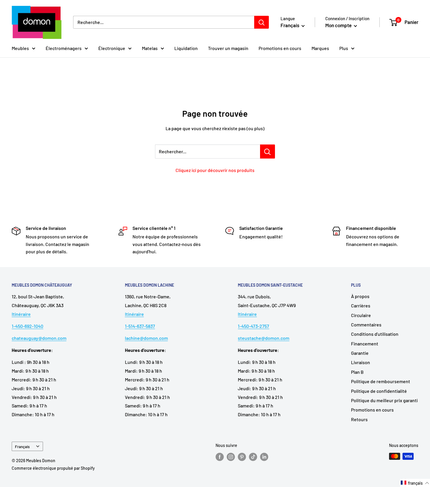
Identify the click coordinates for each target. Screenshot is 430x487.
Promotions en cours (280, 48)
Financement (364, 343)
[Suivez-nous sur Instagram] (231, 457)
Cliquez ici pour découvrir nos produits (215, 170)
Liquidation (186, 48)
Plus (343, 48)
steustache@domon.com (263, 338)
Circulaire (361, 315)
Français (22, 446)
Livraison (360, 362)
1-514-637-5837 (140, 326)
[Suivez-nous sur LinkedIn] (264, 457)
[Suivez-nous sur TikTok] (253, 457)
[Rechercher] (261, 22)
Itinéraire (21, 314)
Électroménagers (64, 48)
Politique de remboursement (380, 381)
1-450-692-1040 (27, 326)
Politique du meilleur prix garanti (384, 400)
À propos (360, 296)
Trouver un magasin (228, 48)
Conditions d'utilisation (374, 334)
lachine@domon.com (146, 338)
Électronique (111, 48)
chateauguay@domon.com (39, 338)
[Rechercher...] (267, 151)
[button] (415, 483)
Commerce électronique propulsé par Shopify (53, 468)
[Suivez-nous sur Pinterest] (242, 457)
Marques (320, 48)
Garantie (360, 353)
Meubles (20, 48)
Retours (359, 419)
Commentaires (366, 324)
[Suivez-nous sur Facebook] (220, 457)
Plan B (357, 372)
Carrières (360, 305)
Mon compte (338, 25)
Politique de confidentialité (379, 391)
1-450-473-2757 (253, 326)
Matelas (150, 48)
